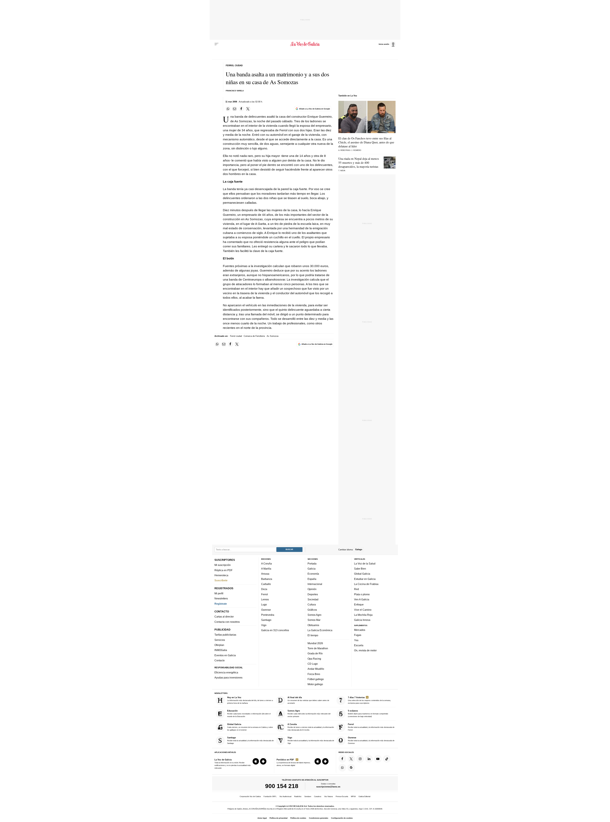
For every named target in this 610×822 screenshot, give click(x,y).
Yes (356, 640)
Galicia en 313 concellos (275, 630)
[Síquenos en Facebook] (342, 759)
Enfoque (359, 604)
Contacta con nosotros (227, 621)
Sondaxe (307, 796)
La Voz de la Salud (364, 563)
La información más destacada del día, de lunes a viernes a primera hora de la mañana (250, 700)
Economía (313, 573)
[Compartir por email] (234, 108)
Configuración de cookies (342, 818)
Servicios (219, 639)
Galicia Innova (362, 619)
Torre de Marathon (318, 648)
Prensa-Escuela (342, 796)
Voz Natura (328, 796)
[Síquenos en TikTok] (387, 759)
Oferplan (219, 645)
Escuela (358, 645)
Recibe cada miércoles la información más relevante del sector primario (309, 713)
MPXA (353, 796)
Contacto (219, 660)
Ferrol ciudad (236, 336)
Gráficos (312, 609)
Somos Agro (314, 614)
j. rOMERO (356, 150)
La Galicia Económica (320, 630)
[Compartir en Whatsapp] (228, 108)
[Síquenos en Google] (351, 768)
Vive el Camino (362, 609)
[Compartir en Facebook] (241, 108)
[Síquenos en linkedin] (369, 759)
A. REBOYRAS (344, 150)
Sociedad (313, 599)
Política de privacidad (279, 818)
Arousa (265, 573)
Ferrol (264, 594)
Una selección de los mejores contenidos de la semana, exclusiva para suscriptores (369, 700)
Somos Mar (314, 619)
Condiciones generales (318, 818)
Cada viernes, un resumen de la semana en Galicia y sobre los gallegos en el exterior (250, 727)
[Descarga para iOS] (256, 761)
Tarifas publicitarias (225, 634)
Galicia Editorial (364, 796)
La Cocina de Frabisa (366, 584)
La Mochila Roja (363, 614)
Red (356, 589)
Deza (264, 589)
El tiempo (313, 635)
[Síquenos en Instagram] (360, 759)
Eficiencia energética (226, 672)
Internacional (315, 584)
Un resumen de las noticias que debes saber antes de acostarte (308, 700)
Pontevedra (267, 614)
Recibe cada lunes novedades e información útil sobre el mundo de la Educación (249, 713)
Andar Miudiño (316, 668)
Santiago (266, 619)
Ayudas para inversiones (228, 677)
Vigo (263, 625)
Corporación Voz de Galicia (250, 796)
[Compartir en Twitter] (248, 108)
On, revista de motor (365, 650)
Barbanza (266, 578)
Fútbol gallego (316, 679)
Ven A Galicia (361, 599)
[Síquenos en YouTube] (378, 759)
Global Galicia (362, 573)
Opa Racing (314, 658)
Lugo (264, 604)
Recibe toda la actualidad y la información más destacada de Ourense (371, 740)
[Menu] (216, 44)
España (312, 578)
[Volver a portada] (305, 44)
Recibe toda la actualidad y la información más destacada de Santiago (250, 740)
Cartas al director (224, 616)
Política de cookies (298, 818)
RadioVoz (298, 796)
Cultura (312, 604)
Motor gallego (315, 684)
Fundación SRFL (270, 796)
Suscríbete (220, 580)
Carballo (266, 584)
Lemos (265, 599)
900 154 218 (281, 786)
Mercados (359, 629)
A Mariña (266, 568)
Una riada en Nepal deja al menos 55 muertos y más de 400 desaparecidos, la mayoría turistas (358, 162)
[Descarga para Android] (263, 761)
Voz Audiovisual (285, 796)
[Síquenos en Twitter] (351, 759)
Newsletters (221, 598)
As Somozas (273, 336)
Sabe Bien (360, 568)
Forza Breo (314, 673)
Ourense (266, 609)
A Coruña (266, 563)
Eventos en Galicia (225, 655)
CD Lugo (313, 663)
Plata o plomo (362, 594)
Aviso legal (262, 818)
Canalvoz (317, 796)
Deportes (313, 594)
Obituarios (313, 625)
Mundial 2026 (315, 643)
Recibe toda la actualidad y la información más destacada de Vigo (311, 740)
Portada (312, 563)
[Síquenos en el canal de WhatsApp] (342, 768)
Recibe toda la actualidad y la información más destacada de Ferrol (371, 727)
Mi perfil (218, 593)
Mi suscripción (222, 565)
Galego (358, 549)
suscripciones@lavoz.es (328, 786)
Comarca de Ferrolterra (254, 336)
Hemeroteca (221, 575)
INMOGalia (220, 650)
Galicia (311, 568)
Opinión (312, 589)
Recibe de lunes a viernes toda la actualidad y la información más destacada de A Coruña (311, 727)
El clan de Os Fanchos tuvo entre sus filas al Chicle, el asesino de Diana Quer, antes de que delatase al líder (366, 142)
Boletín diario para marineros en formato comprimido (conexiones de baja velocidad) (368, 713)
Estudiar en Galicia (365, 578)
